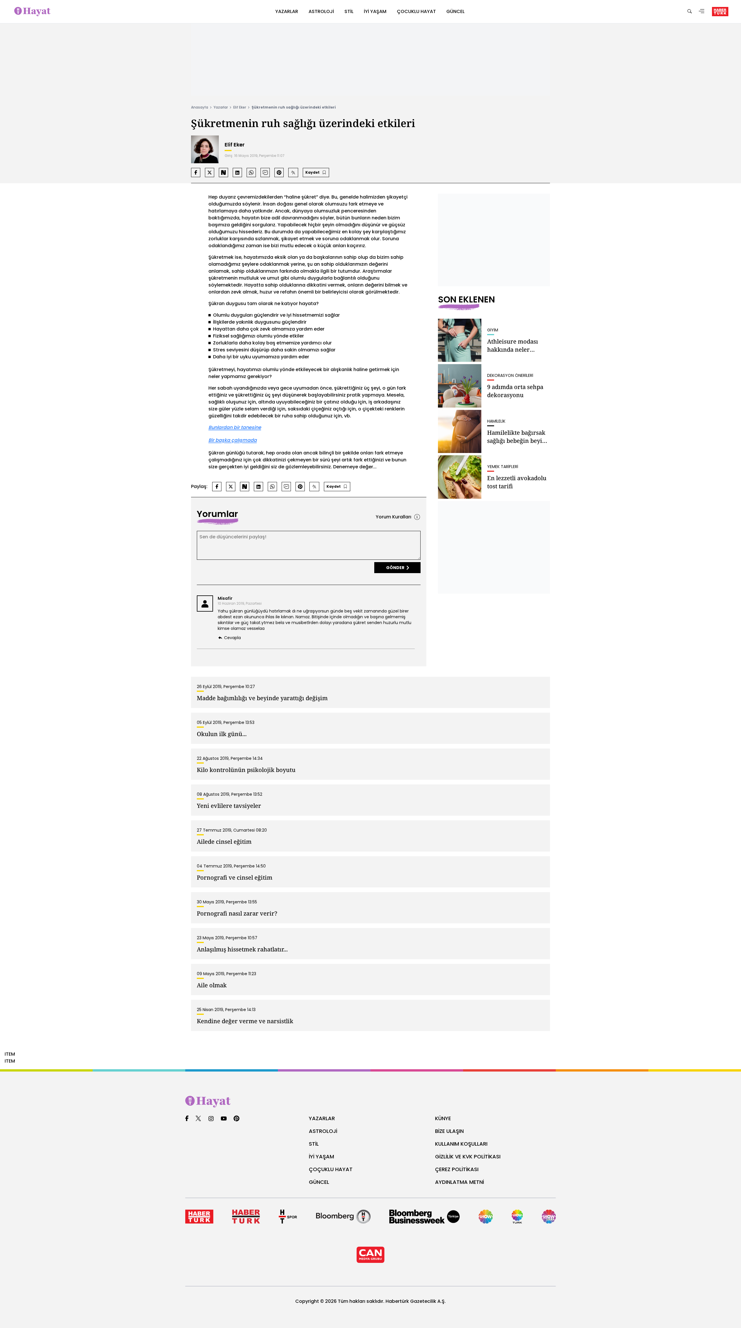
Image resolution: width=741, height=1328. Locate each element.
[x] (198, 1118)
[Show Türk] (517, 1217)
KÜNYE (443, 1118)
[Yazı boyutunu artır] (293, 172)
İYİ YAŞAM (321, 1156)
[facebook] (186, 1118)
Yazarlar (221, 107)
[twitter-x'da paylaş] (209, 172)
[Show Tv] (486, 1217)
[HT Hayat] (370, 1102)
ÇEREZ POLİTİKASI (456, 1169)
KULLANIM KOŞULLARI (461, 1143)
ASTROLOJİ (323, 1131)
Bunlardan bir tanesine (234, 427)
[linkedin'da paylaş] (237, 172)
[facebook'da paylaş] (195, 172)
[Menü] (701, 12)
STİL (314, 1143)
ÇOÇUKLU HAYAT (331, 1169)
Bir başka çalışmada (232, 440)
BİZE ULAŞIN (449, 1131)
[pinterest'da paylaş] (279, 172)
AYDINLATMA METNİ (459, 1182)
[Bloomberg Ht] (343, 1217)
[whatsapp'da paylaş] (251, 172)
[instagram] (211, 1118)
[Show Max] (549, 1217)
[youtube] (224, 1118)
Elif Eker (239, 107)
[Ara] (689, 11)
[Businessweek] (424, 1217)
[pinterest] (237, 1118)
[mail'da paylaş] (265, 172)
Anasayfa (199, 107)
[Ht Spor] (288, 1217)
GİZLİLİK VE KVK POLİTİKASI (467, 1156)
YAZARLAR (322, 1118)
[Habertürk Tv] (246, 1217)
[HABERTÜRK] (720, 11)
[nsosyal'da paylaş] (223, 172)
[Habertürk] (199, 1217)
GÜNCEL (319, 1182)
